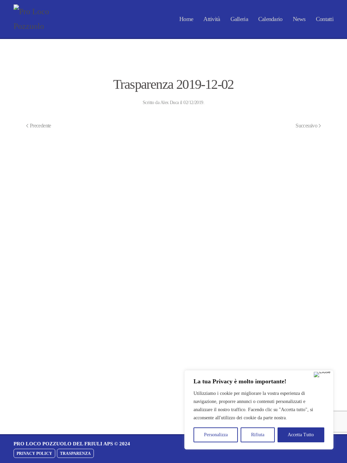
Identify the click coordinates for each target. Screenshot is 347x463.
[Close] (322, 374)
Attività (211, 19)
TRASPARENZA (75, 453)
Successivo (306, 125)
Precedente (40, 125)
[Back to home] (37, 19)
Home (186, 19)
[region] (258, 409)
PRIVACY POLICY (34, 453)
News (299, 19)
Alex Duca (169, 102)
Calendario (270, 19)
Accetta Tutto (301, 434)
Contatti (324, 19)
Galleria (239, 19)
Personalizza (216, 434)
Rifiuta (257, 434)
